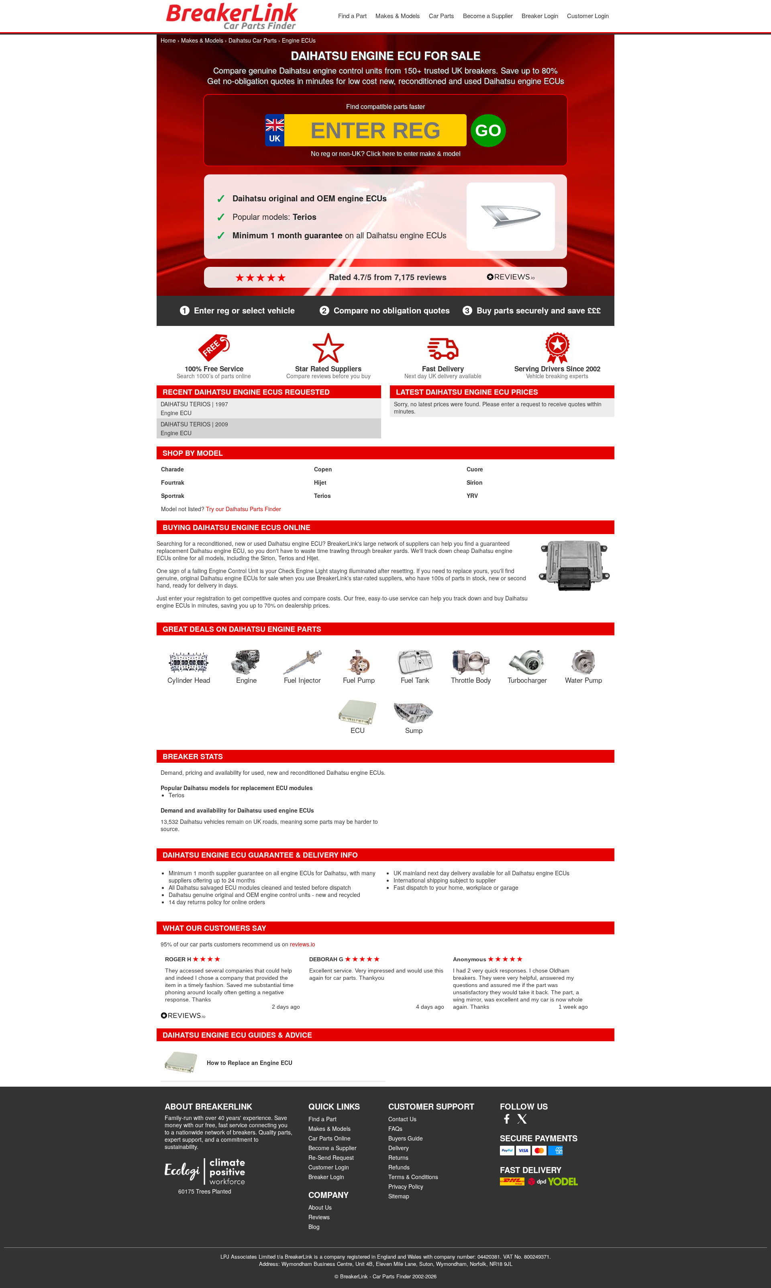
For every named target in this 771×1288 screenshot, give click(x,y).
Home (168, 40)
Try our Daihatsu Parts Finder (243, 509)
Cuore (475, 469)
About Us (320, 1207)
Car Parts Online (329, 1138)
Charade (172, 469)
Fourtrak (172, 482)
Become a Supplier (488, 15)
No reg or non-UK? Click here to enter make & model (386, 153)
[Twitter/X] (522, 1121)
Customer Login (588, 15)
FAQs (395, 1128)
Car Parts (441, 15)
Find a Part (352, 15)
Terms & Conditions (413, 1177)
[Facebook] (507, 1121)
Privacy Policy (405, 1186)
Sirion (475, 482)
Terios (322, 495)
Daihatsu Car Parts (252, 40)
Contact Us (402, 1119)
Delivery (398, 1148)
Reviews (319, 1217)
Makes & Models (397, 15)
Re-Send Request (331, 1157)
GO (488, 130)
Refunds (399, 1167)
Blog (314, 1226)
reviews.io (302, 944)
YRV (472, 495)
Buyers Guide (405, 1138)
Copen (323, 469)
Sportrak (172, 495)
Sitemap (398, 1196)
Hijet (320, 482)
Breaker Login (540, 15)
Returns (398, 1157)
